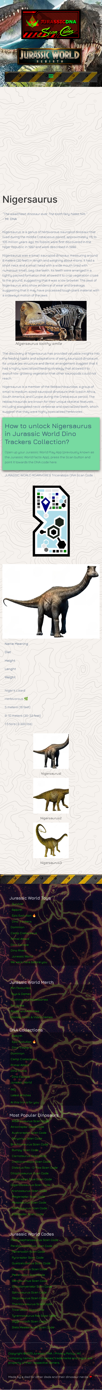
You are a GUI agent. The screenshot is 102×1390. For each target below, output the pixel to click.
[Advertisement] (51, 140)
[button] (51, 76)
